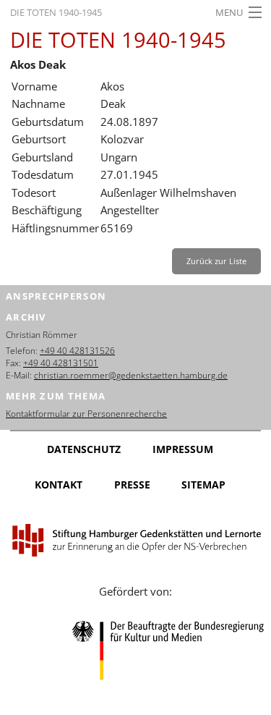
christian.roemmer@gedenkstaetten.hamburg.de (131, 375)
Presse (132, 484)
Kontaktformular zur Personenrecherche (86, 413)
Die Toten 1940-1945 (56, 12)
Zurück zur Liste (216, 260)
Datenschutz (84, 449)
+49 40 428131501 (60, 363)
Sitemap (203, 484)
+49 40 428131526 (77, 350)
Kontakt (58, 484)
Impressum (182, 449)
